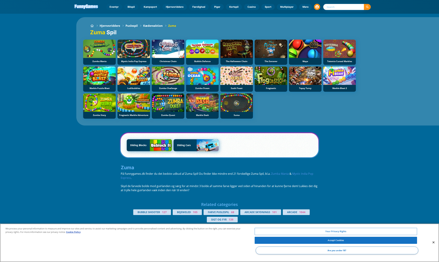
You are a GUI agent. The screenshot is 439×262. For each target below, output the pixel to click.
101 (274, 212)
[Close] (433, 242)
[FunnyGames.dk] (92, 26)
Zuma (172, 26)
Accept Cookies (336, 240)
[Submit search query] (367, 7)
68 (232, 212)
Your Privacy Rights (335, 231)
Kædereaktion (153, 26)
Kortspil (234, 6)
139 (231, 219)
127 (164, 212)
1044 (302, 212)
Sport (268, 6)
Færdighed (198, 6)
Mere (305, 6)
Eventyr (114, 6)
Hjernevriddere (174, 6)
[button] (317, 7)
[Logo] (86, 7)
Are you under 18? (337, 250)
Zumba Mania (280, 174)
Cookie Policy (73, 232)
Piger (217, 6)
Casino (251, 6)
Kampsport (150, 6)
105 (195, 212)
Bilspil (131, 6)
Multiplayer (287, 6)
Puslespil (132, 26)
